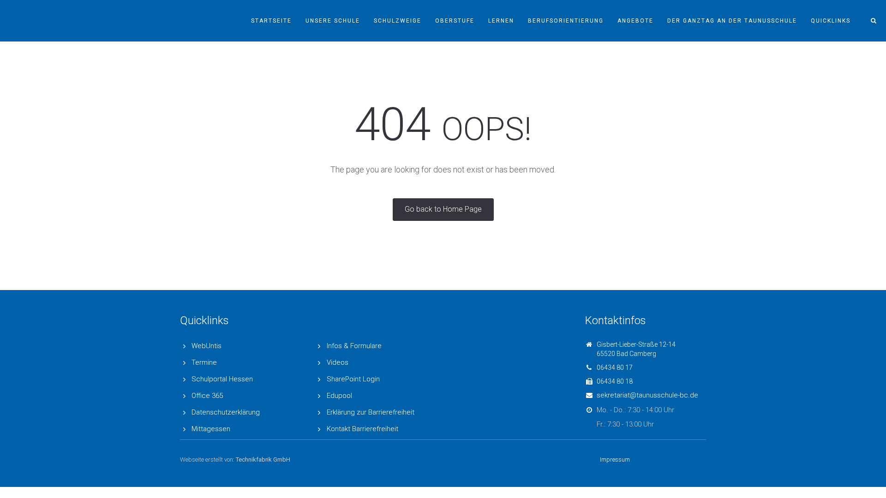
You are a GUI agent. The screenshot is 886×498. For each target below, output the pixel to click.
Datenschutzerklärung (226, 412)
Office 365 (207, 395)
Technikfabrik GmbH (263, 459)
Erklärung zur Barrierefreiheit (370, 412)
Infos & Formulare (354, 346)
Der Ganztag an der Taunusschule (732, 21)
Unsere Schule (332, 21)
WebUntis (207, 346)
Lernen (501, 21)
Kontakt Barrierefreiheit (362, 429)
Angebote (635, 21)
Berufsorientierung (566, 21)
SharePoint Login (353, 379)
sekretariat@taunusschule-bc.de (647, 395)
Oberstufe (454, 21)
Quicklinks (830, 21)
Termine (204, 362)
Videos (337, 362)
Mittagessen (211, 429)
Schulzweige (397, 21)
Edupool (339, 395)
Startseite (271, 21)
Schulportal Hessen (222, 379)
